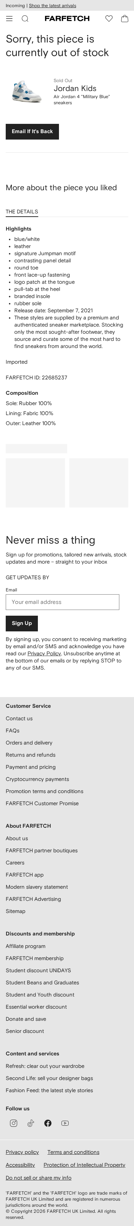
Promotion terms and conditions (44, 791)
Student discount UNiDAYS (38, 970)
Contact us (19, 718)
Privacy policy (22, 1152)
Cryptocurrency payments (37, 779)
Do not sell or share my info (38, 1177)
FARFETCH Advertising (33, 899)
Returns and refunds (30, 754)
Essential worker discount (36, 1006)
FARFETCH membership (35, 958)
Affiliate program (25, 946)
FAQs (12, 730)
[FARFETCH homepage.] (67, 18)
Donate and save (26, 1018)
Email (11, 589)
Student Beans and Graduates (42, 982)
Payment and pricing (31, 767)
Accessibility (20, 1164)
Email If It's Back (32, 131)
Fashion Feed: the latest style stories (49, 1090)
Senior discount (25, 1031)
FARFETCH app (25, 874)
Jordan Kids (75, 88)
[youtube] (65, 1123)
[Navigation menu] (9, 18)
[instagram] (13, 1123)
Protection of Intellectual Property (84, 1164)
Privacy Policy (44, 653)
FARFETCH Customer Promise (42, 803)
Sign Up (22, 623)
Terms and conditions (73, 1152)
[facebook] (48, 1123)
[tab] (23, 209)
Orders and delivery (29, 742)
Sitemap (15, 911)
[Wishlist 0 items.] (109, 18)
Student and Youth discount (40, 994)
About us (17, 838)
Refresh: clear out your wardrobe (45, 1066)
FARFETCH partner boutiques (42, 850)
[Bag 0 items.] (125, 18)
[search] (25, 18)
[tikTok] (31, 1123)
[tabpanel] (67, 326)
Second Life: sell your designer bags (49, 1078)
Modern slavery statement (37, 886)
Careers (15, 862)
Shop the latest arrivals (52, 5)
